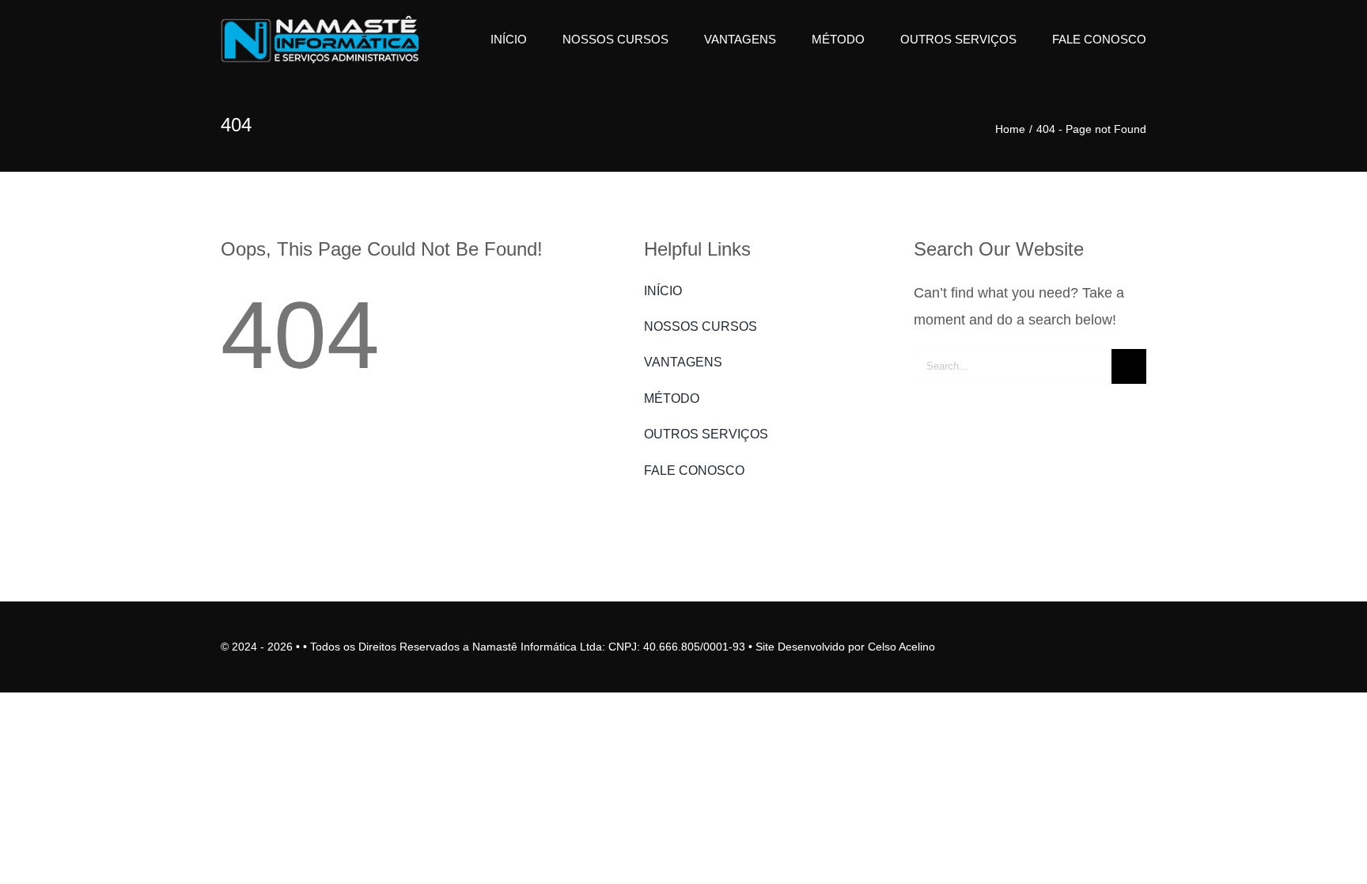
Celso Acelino (901, 646)
